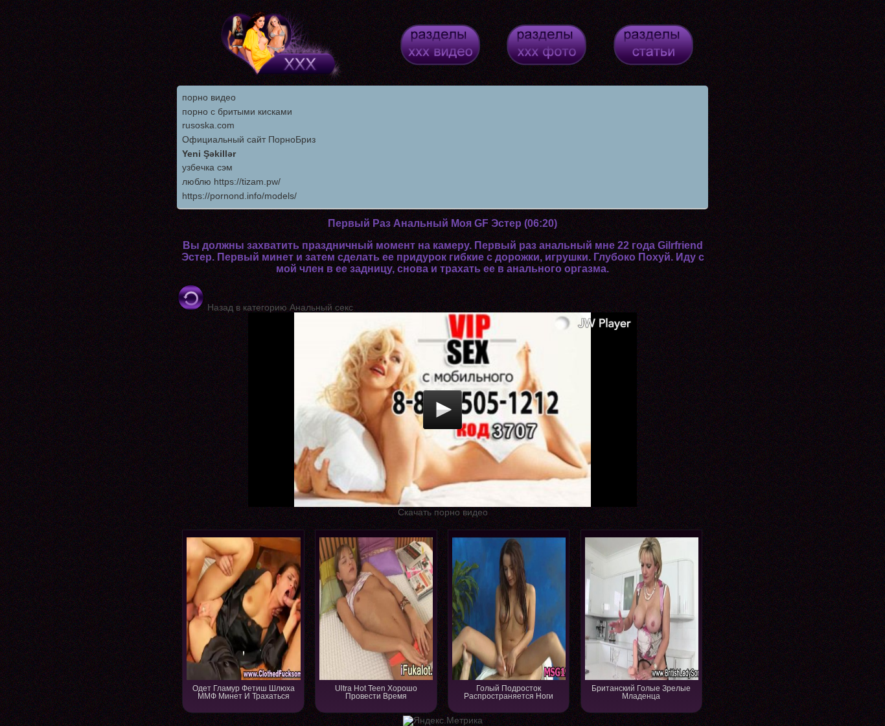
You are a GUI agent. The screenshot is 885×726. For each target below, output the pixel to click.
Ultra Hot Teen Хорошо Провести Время (376, 692)
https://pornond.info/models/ (239, 196)
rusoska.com (208, 125)
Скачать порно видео (443, 512)
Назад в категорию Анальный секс (279, 307)
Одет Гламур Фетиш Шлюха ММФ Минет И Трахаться (243, 692)
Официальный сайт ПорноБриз (249, 139)
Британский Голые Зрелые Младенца (641, 692)
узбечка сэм (207, 167)
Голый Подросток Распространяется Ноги (508, 692)
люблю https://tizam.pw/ (231, 181)
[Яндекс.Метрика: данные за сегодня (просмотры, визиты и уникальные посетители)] (443, 721)
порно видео (209, 97)
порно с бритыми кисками (237, 111)
